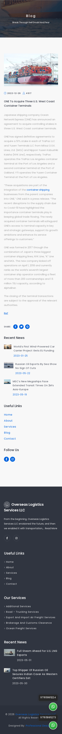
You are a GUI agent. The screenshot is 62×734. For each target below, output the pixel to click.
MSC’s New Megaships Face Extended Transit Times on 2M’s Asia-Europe (33, 385)
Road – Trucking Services (22, 612)
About (8, 421)
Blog (7, 433)
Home (8, 415)
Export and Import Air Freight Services (30, 617)
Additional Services (18, 606)
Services (10, 427)
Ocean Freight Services (21, 628)
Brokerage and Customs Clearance (29, 623)
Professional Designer (40, 725)
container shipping (38, 189)
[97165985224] (53, 707)
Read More (51, 528)
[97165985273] (53, 725)
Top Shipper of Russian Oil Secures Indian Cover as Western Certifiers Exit (35, 674)
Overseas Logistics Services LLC (35, 714)
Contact (10, 439)
